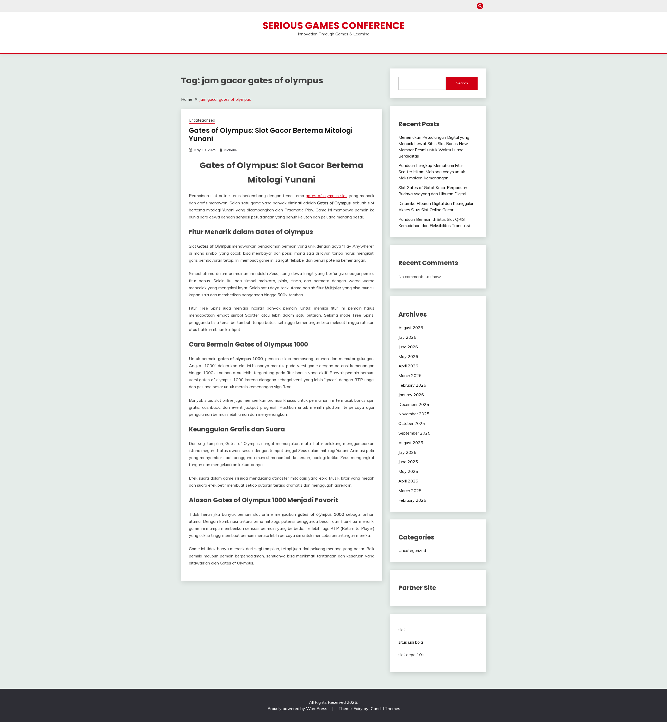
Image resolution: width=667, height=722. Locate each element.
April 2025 (408, 481)
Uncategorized (202, 120)
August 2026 (410, 327)
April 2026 (408, 365)
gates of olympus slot (326, 195)
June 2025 (408, 461)
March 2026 (410, 375)
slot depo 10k (411, 654)
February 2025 (412, 500)
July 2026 (407, 337)
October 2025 (411, 423)
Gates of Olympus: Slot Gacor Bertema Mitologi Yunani (271, 135)
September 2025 (414, 433)
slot (401, 629)
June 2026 (408, 346)
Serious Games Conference (333, 25)
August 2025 (410, 442)
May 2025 (408, 471)
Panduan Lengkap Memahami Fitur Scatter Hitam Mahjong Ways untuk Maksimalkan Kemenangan (431, 171)
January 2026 (411, 394)
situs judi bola (410, 642)
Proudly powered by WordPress (298, 708)
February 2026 (412, 385)
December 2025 (413, 404)
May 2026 (408, 356)
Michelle (230, 150)
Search (462, 83)
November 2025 (413, 413)
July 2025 (407, 452)
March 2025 (410, 490)
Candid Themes (385, 708)
